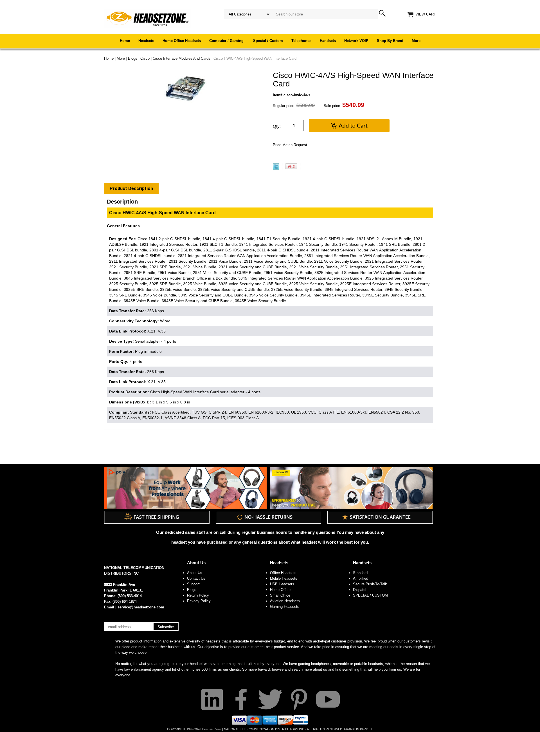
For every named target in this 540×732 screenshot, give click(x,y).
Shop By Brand (390, 41)
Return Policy (198, 595)
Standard (360, 573)
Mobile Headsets (283, 578)
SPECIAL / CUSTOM (370, 595)
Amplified (360, 578)
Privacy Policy (199, 601)
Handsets (328, 41)
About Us (196, 562)
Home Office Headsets (182, 41)
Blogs (191, 590)
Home (125, 41)
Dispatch (360, 590)
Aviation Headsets (285, 601)
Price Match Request (290, 145)
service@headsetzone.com (141, 607)
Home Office (280, 590)
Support (193, 584)
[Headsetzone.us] (147, 18)
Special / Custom (268, 41)
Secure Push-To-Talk (370, 584)
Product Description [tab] (131, 188)
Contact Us (196, 578)
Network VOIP (356, 41)
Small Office (280, 595)
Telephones (301, 41)
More (416, 41)
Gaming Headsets (284, 606)
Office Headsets (283, 573)
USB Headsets (282, 584)
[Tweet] (276, 168)
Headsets (146, 41)
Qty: (277, 126)
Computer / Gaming (227, 41)
